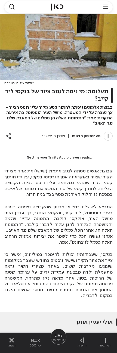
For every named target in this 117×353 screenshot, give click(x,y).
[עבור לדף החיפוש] (11, 7)
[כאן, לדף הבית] (57, 7)
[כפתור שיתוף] (8, 136)
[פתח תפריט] (105, 7)
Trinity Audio (58, 157)
